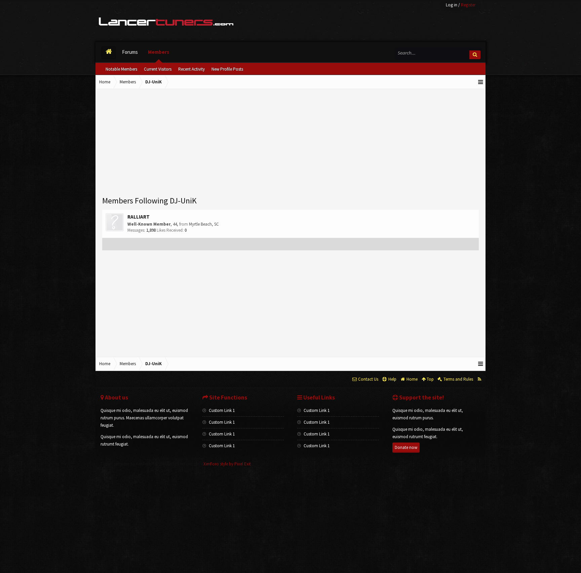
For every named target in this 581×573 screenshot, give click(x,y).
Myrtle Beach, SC (204, 224)
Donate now (406, 447)
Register (468, 5)
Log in (451, 5)
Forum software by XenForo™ (150, 464)
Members (158, 52)
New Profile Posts (227, 69)
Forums (130, 52)
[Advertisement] (290, 143)
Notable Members (121, 69)
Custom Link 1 (221, 410)
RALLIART (138, 217)
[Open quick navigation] (480, 82)
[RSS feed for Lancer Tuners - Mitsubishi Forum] (479, 379)
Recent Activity (191, 69)
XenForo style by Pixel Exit (227, 464)
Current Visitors (157, 69)
